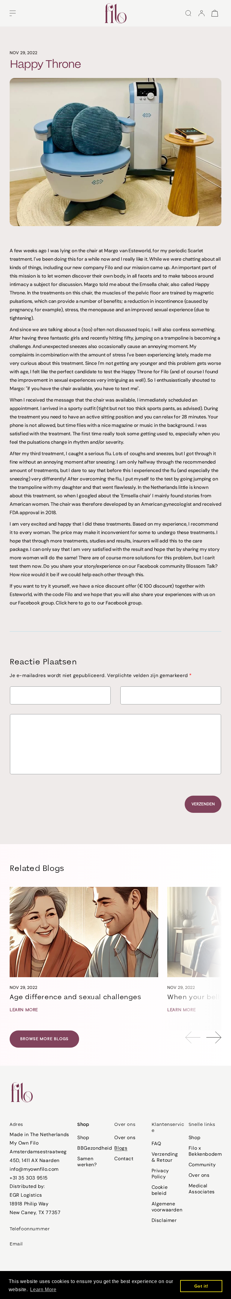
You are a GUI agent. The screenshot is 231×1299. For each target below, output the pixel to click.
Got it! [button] (201, 1286)
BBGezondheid (94, 1148)
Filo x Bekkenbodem (205, 1151)
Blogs (120, 1148)
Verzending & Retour (165, 1157)
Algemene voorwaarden (167, 1207)
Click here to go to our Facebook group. (99, 603)
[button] (12, 13)
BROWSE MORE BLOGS (44, 1039)
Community (202, 1164)
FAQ (156, 1144)
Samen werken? (87, 1161)
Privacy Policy (160, 1173)
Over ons (124, 1138)
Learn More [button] (43, 1289)
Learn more (24, 1010)
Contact (123, 1158)
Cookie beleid (160, 1190)
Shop (83, 1138)
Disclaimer (164, 1220)
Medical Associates (202, 1188)
